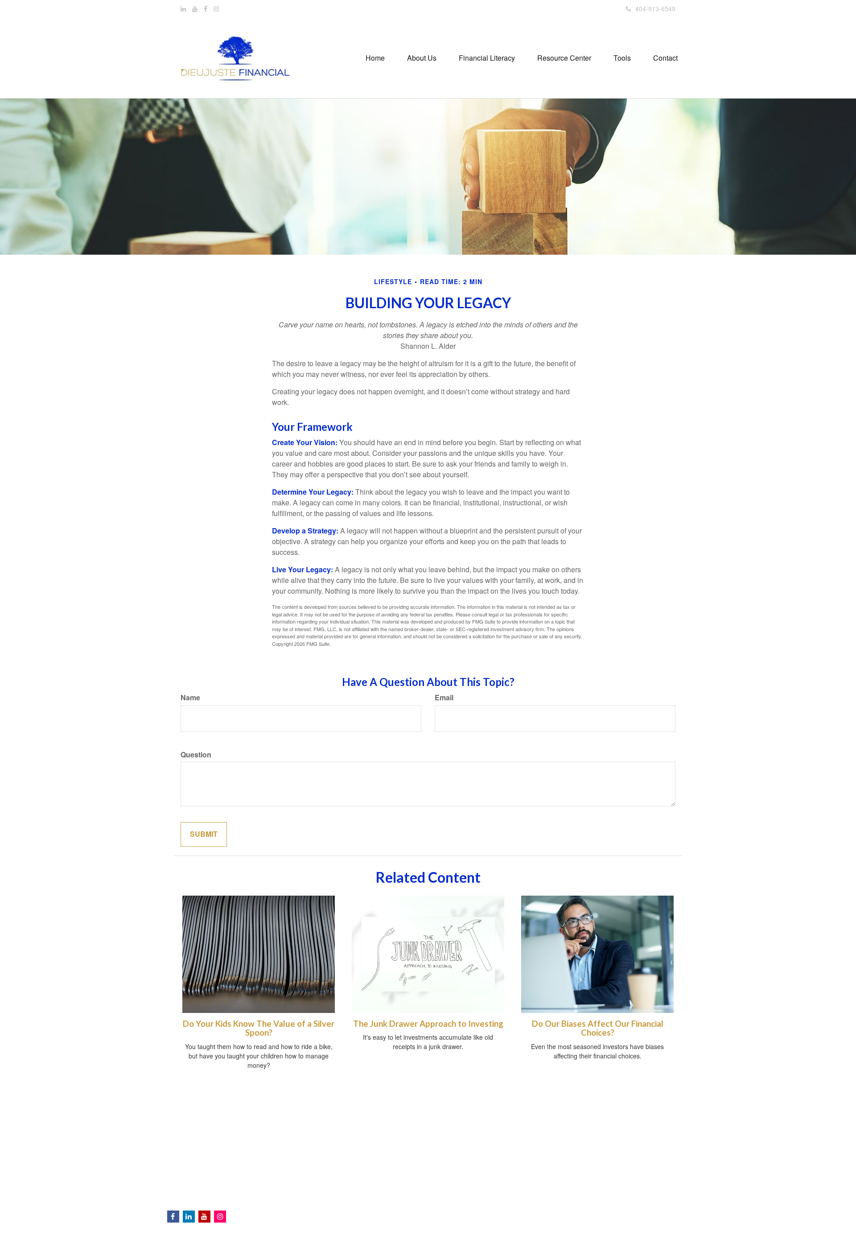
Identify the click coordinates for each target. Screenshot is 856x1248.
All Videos (318, 1205)
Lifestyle (316, 1187)
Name (190, 698)
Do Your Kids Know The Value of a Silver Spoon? (258, 1028)
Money (314, 1178)
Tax (310, 1169)
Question (196, 755)
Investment (320, 1142)
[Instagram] (216, 8)
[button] (422, 58)
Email (444, 698)
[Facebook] (205, 8)
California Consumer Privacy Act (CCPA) (616, 1179)
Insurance (319, 1160)
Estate (313, 1151)
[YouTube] (195, 8)
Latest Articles (324, 1196)
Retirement (320, 1133)
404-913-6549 (655, 8)
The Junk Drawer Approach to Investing (428, 1024)
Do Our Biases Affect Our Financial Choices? (597, 1028)
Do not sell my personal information (563, 1186)
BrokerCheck (546, 1121)
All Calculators (325, 1214)
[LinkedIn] (183, 8)
